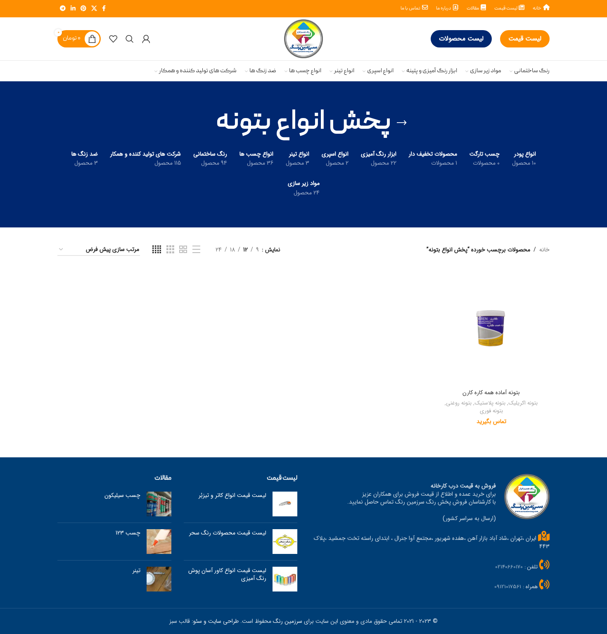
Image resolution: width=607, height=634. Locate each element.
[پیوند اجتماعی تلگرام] (62, 8)
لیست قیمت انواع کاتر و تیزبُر (232, 495)
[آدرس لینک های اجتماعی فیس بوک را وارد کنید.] (104, 8)
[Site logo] (303, 38)
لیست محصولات (461, 38)
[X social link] (94, 8)
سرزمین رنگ (287, 621)
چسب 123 (128, 532)
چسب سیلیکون (122, 495)
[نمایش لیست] (196, 249)
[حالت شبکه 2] (183, 249)
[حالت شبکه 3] (170, 249)
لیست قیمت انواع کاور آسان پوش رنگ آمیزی (227, 574)
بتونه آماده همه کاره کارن (491, 392)
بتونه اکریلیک (523, 403)
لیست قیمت (524, 38)
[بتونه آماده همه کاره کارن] (491, 326)
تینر (136, 570)
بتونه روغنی (459, 403)
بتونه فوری (491, 411)
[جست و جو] (129, 39)
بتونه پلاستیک (489, 403)
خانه (544, 249)
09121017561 (507, 586)
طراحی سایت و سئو (216, 621)
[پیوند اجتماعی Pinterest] (83, 8)
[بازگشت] (401, 123)
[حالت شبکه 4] (156, 249)
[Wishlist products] (113, 39)
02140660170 (509, 567)
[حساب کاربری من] (146, 39)
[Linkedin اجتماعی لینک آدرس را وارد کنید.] (73, 8)
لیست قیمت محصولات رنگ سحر (227, 532)
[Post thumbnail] (285, 504)
